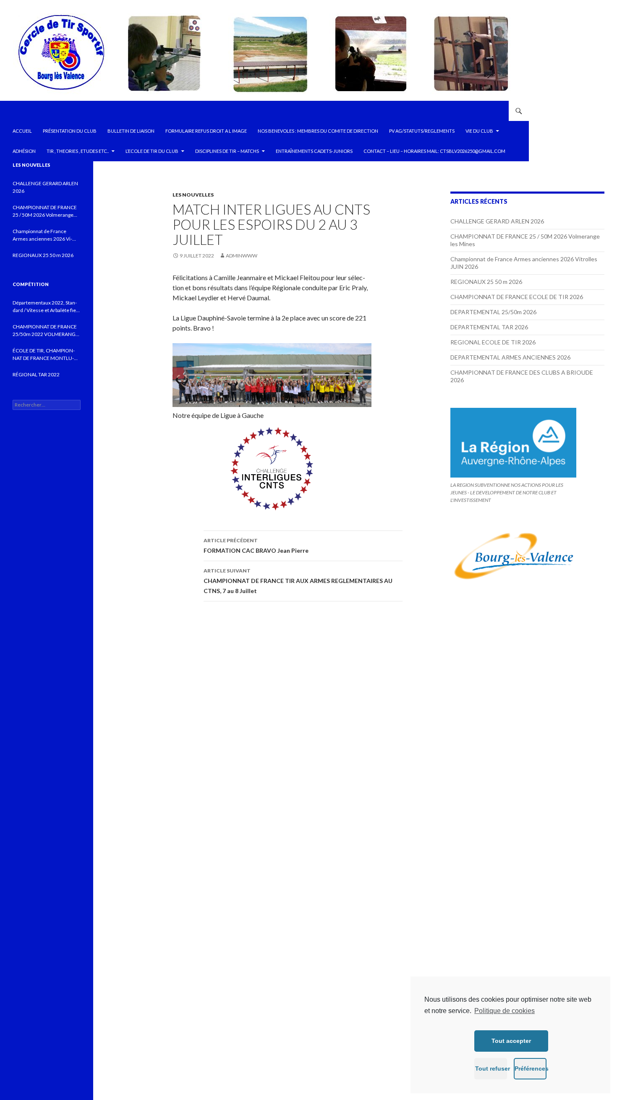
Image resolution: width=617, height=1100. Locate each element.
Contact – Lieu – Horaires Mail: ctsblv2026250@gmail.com (434, 151)
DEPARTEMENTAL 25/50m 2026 (493, 311)
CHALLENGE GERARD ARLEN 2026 (497, 221)
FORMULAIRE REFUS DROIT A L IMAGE (206, 131)
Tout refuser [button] (491, 1068)
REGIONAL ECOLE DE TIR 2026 (493, 342)
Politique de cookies (504, 1010)
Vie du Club (479, 131)
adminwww (241, 255)
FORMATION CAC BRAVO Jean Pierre (256, 545)
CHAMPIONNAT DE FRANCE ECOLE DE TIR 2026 (516, 296)
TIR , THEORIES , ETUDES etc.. (78, 151)
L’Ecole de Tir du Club (151, 151)
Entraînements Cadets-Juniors (314, 151)
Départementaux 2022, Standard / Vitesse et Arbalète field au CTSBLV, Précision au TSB (46, 306)
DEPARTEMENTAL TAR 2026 (489, 327)
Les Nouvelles (193, 195)
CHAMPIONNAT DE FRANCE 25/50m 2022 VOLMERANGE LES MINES (45, 330)
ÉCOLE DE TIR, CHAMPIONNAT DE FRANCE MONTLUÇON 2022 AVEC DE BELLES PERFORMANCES (44, 354)
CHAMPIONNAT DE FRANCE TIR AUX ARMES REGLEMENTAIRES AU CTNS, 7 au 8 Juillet (298, 580)
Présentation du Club (70, 131)
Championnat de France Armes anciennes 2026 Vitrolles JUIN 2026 (42, 235)
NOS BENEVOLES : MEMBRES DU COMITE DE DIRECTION (318, 131)
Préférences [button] (530, 1068)
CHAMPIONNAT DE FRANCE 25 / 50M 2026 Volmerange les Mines (45, 211)
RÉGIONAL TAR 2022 (36, 374)
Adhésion (24, 151)
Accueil (22, 131)
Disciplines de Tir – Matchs (227, 151)
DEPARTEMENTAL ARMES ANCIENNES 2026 (510, 357)
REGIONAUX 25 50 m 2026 (486, 281)
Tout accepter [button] (511, 1040)
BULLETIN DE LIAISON (130, 131)
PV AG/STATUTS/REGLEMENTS (422, 131)
